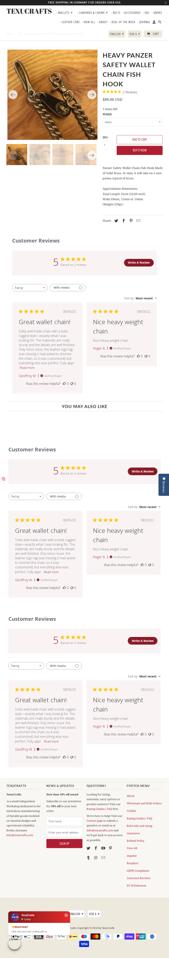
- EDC (146, 13)
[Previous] (13, 94)
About (131, 796)
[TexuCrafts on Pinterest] (111, 848)
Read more (27, 368)
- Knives (157, 13)
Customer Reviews (138, 878)
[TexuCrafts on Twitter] (89, 848)
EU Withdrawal (136, 885)
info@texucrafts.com (19, 835)
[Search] (160, 22)
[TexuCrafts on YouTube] (103, 848)
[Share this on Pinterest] (130, 220)
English (77, 913)
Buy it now (140, 150)
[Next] (91, 94)
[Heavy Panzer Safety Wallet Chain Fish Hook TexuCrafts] (52, 95)
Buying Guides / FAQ (99, 809)
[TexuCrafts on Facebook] (96, 848)
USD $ (94, 913)
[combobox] (30, 287)
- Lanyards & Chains (92, 12)
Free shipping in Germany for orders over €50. (84, 2)
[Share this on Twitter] (115, 220)
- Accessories (131, 13)
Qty (105, 137)
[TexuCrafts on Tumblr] (89, 857)
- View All (88, 22)
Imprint (132, 856)
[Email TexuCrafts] (103, 857)
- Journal (143, 22)
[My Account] (154, 22)
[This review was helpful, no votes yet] (64, 383)
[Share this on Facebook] (123, 220)
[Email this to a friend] (137, 220)
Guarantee (133, 833)
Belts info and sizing (139, 826)
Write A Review (139, 262)
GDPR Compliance (138, 870)
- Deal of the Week (122, 22)
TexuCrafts (24, 11)
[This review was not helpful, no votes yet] (71, 383)
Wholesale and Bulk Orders (144, 803)
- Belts (115, 13)
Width (107, 114)
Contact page (95, 820)
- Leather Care (70, 22)
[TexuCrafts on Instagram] (96, 857)
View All (132, 848)
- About (102, 22)
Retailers (132, 863)
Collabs (131, 811)
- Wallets (64, 12)
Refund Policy (135, 841)
